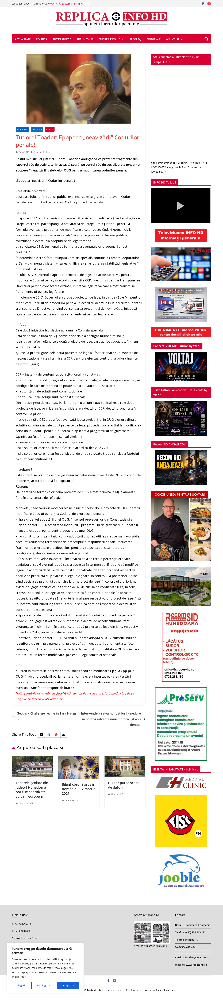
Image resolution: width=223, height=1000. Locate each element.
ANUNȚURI (172, 39)
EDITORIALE (154, 39)
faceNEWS (37, 129)
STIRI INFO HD (84, 39)
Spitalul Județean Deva (24, 938)
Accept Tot (68, 985)
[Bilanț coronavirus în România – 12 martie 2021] (78, 758)
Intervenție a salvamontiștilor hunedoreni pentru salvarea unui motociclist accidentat (111, 719)
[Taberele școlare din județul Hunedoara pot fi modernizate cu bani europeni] (32, 758)
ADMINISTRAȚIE (62, 39)
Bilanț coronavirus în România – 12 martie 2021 (78, 789)
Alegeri (21, 985)
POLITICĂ (41, 39)
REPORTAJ (135, 39)
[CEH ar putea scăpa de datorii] (125, 758)
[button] (122, 39)
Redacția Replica (41, 152)
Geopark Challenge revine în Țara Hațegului (46, 716)
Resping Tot (43, 985)
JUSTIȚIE (49, 129)
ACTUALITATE (23, 39)
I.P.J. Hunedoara (21, 930)
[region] (45, 968)
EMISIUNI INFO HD (109, 39)
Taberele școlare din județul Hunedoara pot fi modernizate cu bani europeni (32, 789)
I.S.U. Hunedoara (21, 923)
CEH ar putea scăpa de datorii (124, 785)
